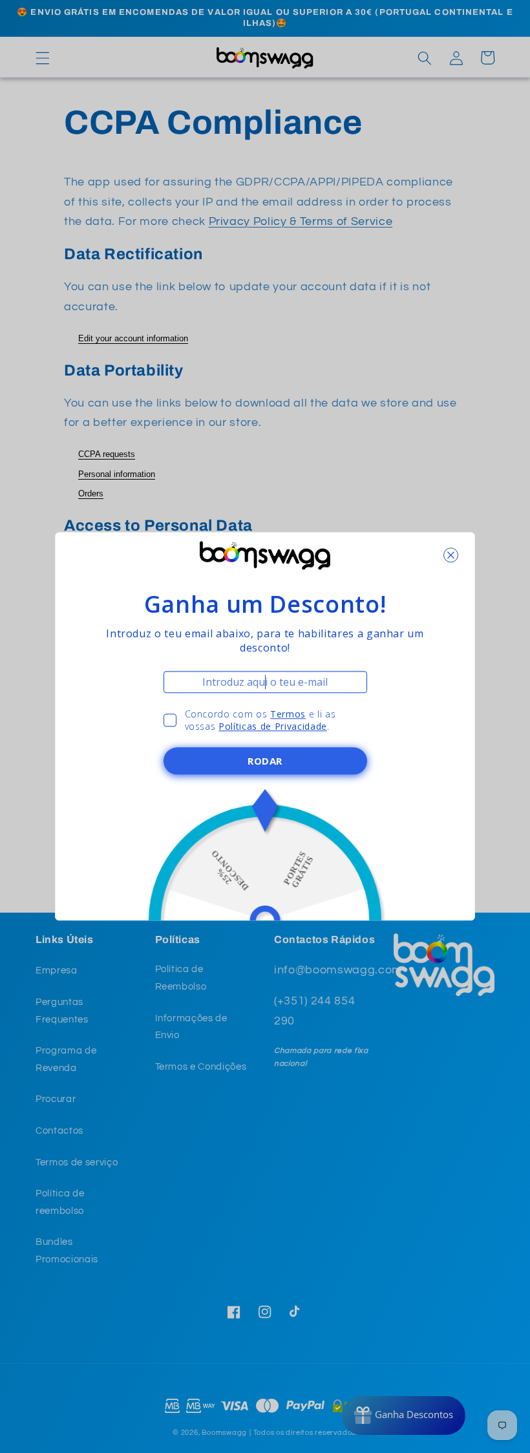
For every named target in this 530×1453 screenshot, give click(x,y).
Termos (288, 714)
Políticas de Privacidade (272, 727)
